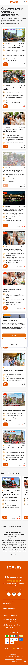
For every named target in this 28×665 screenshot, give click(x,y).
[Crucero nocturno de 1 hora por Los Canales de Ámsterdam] (14, 209)
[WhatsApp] (25, 662)
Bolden (11, 656)
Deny (14, 340)
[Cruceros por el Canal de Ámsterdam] (14, 2)
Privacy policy (19, 659)
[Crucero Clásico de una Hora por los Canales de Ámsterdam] (14, 47)
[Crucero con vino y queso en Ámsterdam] (14, 291)
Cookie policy (14, 661)
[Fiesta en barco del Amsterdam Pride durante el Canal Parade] (14, 169)
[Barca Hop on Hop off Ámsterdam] (14, 409)
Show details (14, 344)
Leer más (14, 555)
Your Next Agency (18, 656)
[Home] (14, 570)
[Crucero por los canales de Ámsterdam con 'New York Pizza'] (14, 249)
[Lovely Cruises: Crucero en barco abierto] (14, 89)
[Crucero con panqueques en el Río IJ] (14, 369)
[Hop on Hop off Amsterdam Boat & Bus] (14, 448)
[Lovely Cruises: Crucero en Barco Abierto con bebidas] (14, 130)
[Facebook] (9, 594)
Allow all (14, 335)
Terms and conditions (9, 659)
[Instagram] (14, 594)
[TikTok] (19, 594)
